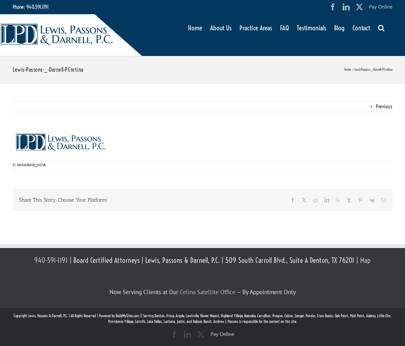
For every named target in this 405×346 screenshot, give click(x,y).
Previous (384, 106)
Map (365, 260)
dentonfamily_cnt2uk (31, 164)
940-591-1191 (51, 260)
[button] (381, 27)
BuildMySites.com (127, 315)
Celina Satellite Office (207, 292)
